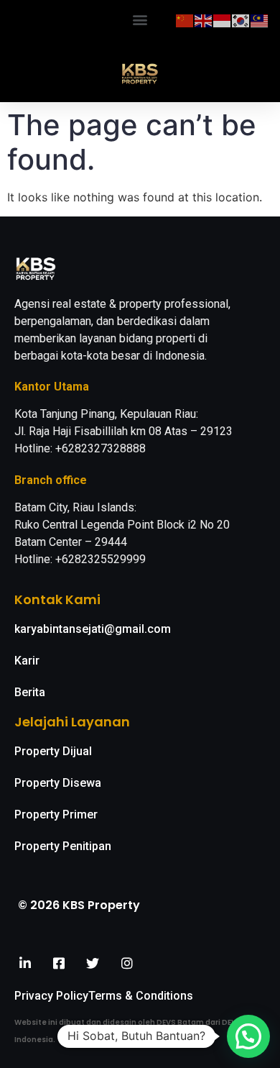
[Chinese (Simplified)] (185, 19)
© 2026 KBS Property (79, 905)
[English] (204, 19)
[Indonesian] (222, 19)
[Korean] (241, 19)
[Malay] (260, 19)
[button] (140, 19)
